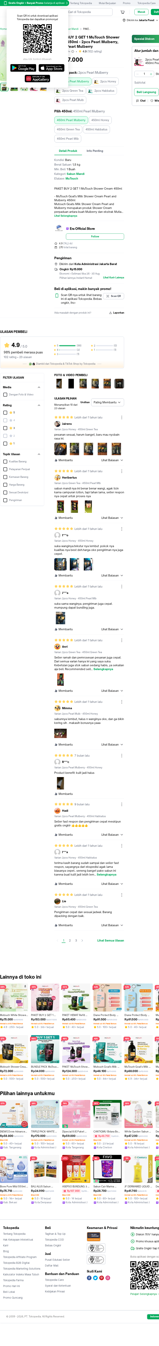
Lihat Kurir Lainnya (113, 277)
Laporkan (118, 312)
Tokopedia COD (54, 1239)
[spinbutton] (144, 74)
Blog (6, 1251)
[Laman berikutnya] (82, 940)
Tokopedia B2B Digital (16, 1262)
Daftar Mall (52, 1265)
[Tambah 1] (151, 74)
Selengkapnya (103, 669)
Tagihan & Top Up (55, 1233)
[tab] (68, 151)
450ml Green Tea (68, 129)
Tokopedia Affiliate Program (20, 1257)
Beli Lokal (9, 1291)
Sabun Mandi (71, 28)
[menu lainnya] (121, 417)
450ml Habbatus (96, 129)
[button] (140, 20)
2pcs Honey (108, 81)
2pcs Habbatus (104, 90)
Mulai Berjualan (107, 3)
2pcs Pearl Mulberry (75, 81)
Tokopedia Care (146, 3)
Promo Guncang (12, 1297)
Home (3, 28)
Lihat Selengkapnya (65, 216)
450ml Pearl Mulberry (71, 120)
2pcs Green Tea (72, 90)
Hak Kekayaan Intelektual (18, 1239)
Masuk (141, 11)
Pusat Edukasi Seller (57, 1259)
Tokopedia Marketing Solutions (21, 1268)
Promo (126, 3)
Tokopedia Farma (13, 1280)
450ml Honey (100, 120)
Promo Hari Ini (11, 1286)
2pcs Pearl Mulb (73, 100)
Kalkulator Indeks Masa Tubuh (21, 1274)
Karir (6, 1245)
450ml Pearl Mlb (68, 138)
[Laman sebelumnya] (57, 940)
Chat (143, 100)
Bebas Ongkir (53, 1245)
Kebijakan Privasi (55, 1291)
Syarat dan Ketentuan (58, 1285)
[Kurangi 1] (137, 74)
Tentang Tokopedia (81, 3)
